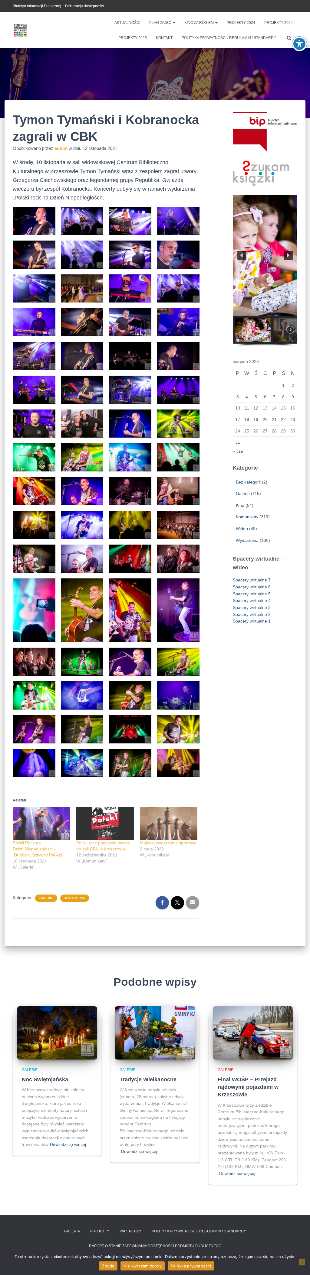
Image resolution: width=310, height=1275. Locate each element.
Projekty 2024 (241, 23)
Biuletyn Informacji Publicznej (37, 6)
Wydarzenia (74, 898)
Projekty (99, 1231)
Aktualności (127, 23)
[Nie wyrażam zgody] (302, 1262)
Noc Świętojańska (45, 1079)
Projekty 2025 (132, 38)
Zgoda (108, 1266)
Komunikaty (247, 516)
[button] (173, 23)
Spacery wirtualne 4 (252, 600)
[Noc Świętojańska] (57, 1032)
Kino (240, 505)
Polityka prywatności (191, 1266)
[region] (265, 270)
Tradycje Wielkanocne (148, 1079)
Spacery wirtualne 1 (252, 621)
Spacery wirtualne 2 (252, 614)
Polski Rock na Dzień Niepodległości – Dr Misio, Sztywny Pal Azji (38, 848)
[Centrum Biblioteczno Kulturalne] (20, 30)
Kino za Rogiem (199, 23)
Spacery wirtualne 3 (252, 607)
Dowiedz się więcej (68, 1144)
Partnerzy (130, 1231)
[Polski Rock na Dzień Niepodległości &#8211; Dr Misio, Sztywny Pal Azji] (41, 823)
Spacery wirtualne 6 (252, 586)
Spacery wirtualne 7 (252, 580)
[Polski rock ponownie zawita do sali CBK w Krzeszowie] (105, 823)
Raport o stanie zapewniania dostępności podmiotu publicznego (155, 1246)
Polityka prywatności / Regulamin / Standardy (229, 38)
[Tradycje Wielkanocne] (155, 1032)
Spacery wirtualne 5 (252, 593)
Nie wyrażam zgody (143, 1266)
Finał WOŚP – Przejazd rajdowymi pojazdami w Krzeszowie (248, 1087)
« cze (238, 451)
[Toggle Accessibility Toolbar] (299, 44)
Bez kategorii (248, 482)
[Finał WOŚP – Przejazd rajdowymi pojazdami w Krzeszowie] (253, 1032)
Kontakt (164, 38)
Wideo (242, 528)
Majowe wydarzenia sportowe (168, 842)
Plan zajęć (160, 23)
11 (247, 408)
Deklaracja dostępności (84, 6)
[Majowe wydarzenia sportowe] (168, 823)
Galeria (72, 1231)
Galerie (46, 898)
